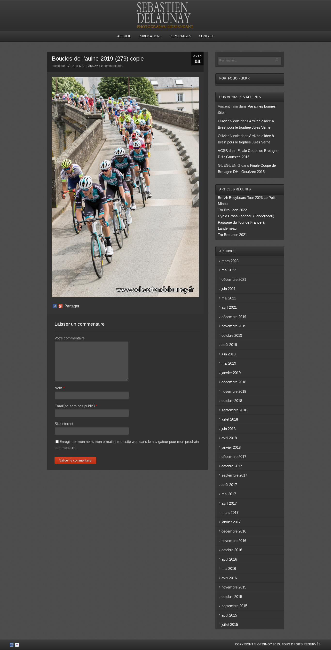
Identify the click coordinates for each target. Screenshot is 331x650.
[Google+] (60, 306)
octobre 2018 (231, 401)
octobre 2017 (231, 466)
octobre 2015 (231, 597)
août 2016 (229, 559)
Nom (58, 388)
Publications (150, 36)
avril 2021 (229, 307)
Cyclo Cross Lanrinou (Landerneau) (246, 216)
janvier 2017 (231, 522)
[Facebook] (55, 306)
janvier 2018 (231, 447)
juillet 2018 (229, 419)
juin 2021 (228, 289)
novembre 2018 (233, 391)
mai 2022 (228, 270)
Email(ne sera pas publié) (75, 406)
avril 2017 (229, 503)
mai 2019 (228, 363)
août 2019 (229, 345)
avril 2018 (229, 438)
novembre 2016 (233, 541)
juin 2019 (228, 354)
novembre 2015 (233, 587)
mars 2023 (229, 261)
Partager (71, 306)
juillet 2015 (229, 624)
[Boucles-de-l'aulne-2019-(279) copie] (125, 296)
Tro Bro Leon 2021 (232, 235)
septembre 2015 (234, 606)
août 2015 (229, 615)
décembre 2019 (233, 317)
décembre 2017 (233, 456)
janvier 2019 (231, 373)
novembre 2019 (233, 326)
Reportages (180, 36)
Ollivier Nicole (229, 121)
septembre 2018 (234, 410)
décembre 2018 (233, 382)
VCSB (223, 151)
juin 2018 (228, 429)
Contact (206, 36)
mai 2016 (228, 568)
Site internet (64, 424)
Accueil (124, 36)
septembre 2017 (234, 475)
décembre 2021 (233, 279)
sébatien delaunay (82, 65)
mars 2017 (229, 512)
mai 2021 (228, 298)
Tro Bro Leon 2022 (232, 210)
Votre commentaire (70, 338)
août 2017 (229, 485)
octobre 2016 (231, 550)
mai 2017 (228, 494)
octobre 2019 (231, 335)
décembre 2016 (233, 531)
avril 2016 (229, 578)
